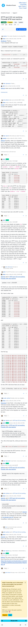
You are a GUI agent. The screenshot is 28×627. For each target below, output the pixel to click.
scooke (4, 138)
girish (4, 159)
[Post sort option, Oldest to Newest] (3, 29)
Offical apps (22, 2)
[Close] (25, 582)
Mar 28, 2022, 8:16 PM (15, 274)
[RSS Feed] (18, 24)
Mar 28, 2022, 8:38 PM (10, 465)
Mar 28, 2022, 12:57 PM (15, 38)
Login (10, 615)
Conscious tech (4, 92)
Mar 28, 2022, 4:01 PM (14, 86)
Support (10, 22)
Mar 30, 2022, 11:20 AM (15, 534)
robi (4, 86)
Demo (24, 6)
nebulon (5, 36)
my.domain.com (6, 517)
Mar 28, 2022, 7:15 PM (10, 161)
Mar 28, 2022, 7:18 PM (10, 222)
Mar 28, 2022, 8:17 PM (15, 400)
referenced (10, 266)
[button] (2, 624)
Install (25, 8)
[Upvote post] (23, 79)
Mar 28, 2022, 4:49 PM (15, 102)
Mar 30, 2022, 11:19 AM (15, 495)
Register (5, 615)
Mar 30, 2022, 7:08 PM (10, 555)
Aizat (4, 38)
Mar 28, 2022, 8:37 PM (19, 423)
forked (9, 572)
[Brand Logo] (3, 5)
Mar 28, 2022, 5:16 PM (16, 138)
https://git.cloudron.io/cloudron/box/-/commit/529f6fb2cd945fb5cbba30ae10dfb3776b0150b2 (14, 562)
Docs (20, 8)
